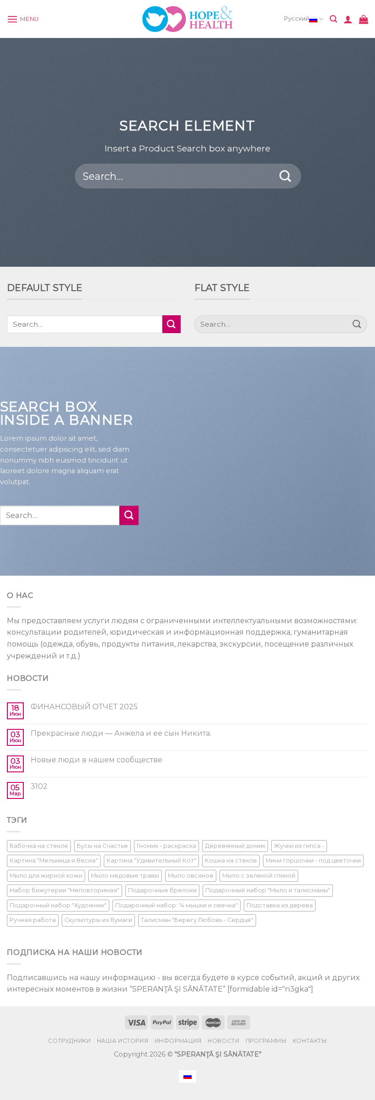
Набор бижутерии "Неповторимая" (64, 890)
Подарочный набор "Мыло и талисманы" (267, 890)
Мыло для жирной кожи (46, 875)
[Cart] (363, 19)
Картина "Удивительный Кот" (151, 860)
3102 (39, 786)
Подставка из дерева (279, 905)
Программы (266, 1040)
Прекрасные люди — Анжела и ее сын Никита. (121, 733)
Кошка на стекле (231, 860)
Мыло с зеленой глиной (258, 875)
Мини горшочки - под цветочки (313, 860)
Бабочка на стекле (39, 845)
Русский (296, 18)
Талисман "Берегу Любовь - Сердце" (197, 920)
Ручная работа (33, 920)
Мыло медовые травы (125, 875)
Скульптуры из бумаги (98, 920)
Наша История (122, 1040)
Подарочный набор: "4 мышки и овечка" (176, 905)
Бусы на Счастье (102, 845)
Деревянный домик (235, 845)
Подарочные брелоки (162, 890)
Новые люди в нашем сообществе (96, 759)
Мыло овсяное (191, 875)
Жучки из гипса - (299, 845)
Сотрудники (69, 1040)
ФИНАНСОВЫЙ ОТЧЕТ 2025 (84, 706)
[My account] (348, 19)
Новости (223, 1040)
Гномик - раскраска (166, 845)
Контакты (310, 1040)
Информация (178, 1040)
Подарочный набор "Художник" (58, 905)
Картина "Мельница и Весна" (54, 860)
